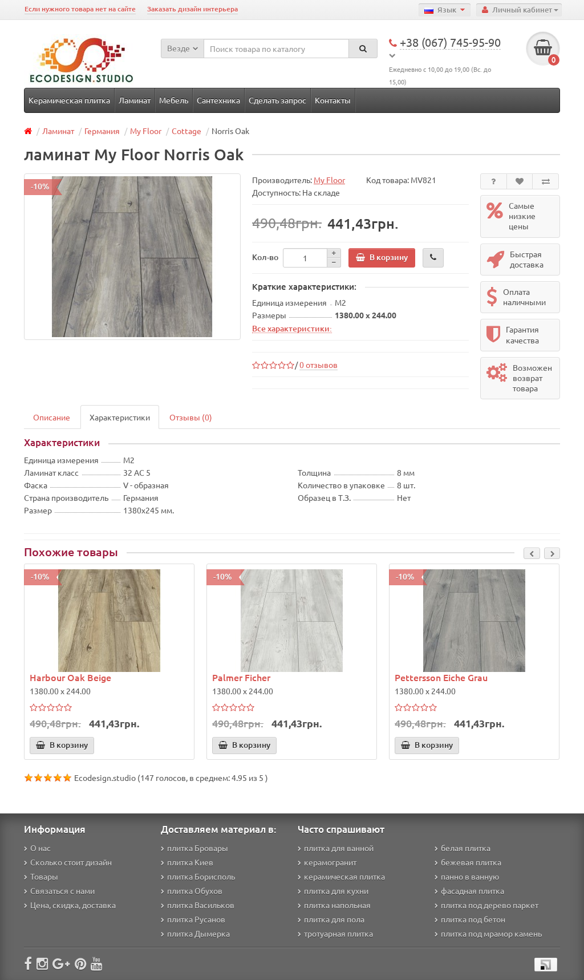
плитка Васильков (200, 905)
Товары (44, 876)
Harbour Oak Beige (70, 677)
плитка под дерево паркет (489, 905)
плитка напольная (337, 905)
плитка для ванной (339, 848)
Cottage (186, 130)
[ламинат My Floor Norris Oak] (132, 256)
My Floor (145, 130)
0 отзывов (318, 364)
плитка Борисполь (201, 876)
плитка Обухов (194, 890)
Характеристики (120, 417)
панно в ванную (470, 876)
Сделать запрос (277, 100)
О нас (40, 848)
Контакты (333, 100)
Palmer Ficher (241, 677)
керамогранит (330, 862)
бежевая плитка (471, 862)
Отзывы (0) (190, 417)
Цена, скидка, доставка (73, 905)
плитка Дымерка (198, 933)
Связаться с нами (62, 890)
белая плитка (465, 848)
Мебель (173, 100)
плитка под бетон (473, 919)
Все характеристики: (292, 328)
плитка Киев (190, 862)
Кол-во (265, 257)
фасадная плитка (472, 890)
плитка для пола (334, 919)
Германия (102, 130)
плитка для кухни (336, 890)
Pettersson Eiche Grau (441, 677)
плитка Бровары (197, 848)
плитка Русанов (196, 919)
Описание (51, 417)
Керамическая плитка (69, 100)
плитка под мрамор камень (491, 933)
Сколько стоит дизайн (71, 862)
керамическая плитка (344, 876)
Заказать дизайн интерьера (192, 9)
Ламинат (135, 100)
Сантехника (218, 100)
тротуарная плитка (338, 933)
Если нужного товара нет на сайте (80, 9)
